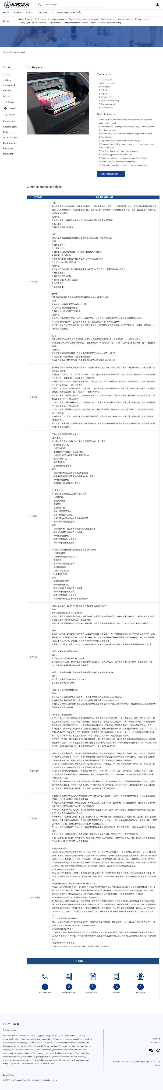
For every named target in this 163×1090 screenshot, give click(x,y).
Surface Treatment (25, 19)
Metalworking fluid (142, 19)
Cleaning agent (24, 23)
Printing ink (12, 108)
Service (29, 12)
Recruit (156, 1039)
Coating (11, 102)
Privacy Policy (8, 1075)
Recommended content (67, 12)
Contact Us (43, 12)
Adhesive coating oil (125, 19)
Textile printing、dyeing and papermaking (50, 19)
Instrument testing (114, 23)
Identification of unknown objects (75, 23)
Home (6, 12)
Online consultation (109, 174)
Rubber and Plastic (98, 23)
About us (17, 12)
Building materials (108, 19)
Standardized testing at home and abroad (84, 19)
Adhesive (11, 115)
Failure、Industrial (39, 23)
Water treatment (54, 23)
